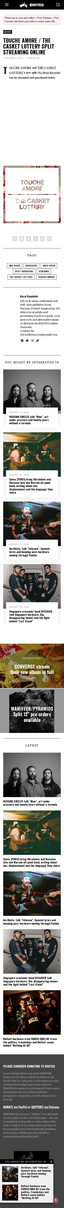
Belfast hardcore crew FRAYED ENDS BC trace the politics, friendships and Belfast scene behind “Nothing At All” (35, 1192)
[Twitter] (28, 238)
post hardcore (24, 271)
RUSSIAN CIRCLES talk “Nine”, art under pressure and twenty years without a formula (29, 420)
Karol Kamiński (29, 296)
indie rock (49, 265)
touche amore (46, 276)
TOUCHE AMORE (20, 67)
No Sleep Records (49, 72)
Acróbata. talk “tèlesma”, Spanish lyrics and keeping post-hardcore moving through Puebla (36, 1172)
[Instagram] (32, 341)
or (29, 1107)
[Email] (49, 238)
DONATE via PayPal (15, 1107)
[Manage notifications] (55, 1200)
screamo (44, 271)
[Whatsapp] (35, 238)
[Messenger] (21, 238)
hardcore (31, 265)
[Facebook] (14, 238)
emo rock (14, 265)
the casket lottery (21, 276)
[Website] (37, 341)
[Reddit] (42, 238)
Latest (7, 31)
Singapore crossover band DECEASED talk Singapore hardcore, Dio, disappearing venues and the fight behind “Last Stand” (30, 616)
